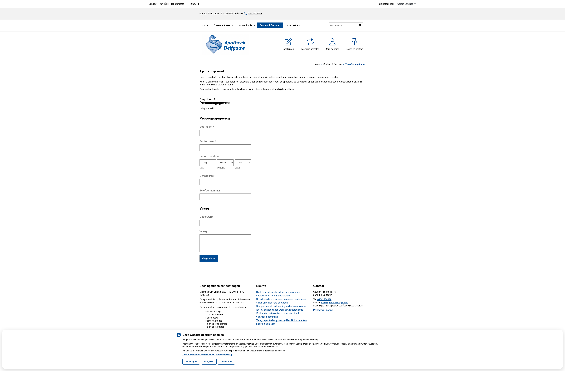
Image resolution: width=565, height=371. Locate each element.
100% (193, 3)
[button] (360, 25)
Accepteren (226, 361)
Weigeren (208, 361)
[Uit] (166, 4)
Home (205, 25)
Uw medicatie (245, 25)
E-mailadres (207, 175)
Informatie (292, 25)
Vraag (204, 231)
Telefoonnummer (210, 190)
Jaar (237, 167)
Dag (202, 167)
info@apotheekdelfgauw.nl (334, 302)
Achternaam (208, 141)
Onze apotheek (222, 25)
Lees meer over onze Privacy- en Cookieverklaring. (207, 355)
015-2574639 (324, 299)
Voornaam (207, 126)
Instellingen (191, 361)
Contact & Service (269, 25)
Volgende (207, 258)
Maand (221, 167)
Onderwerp (207, 216)
